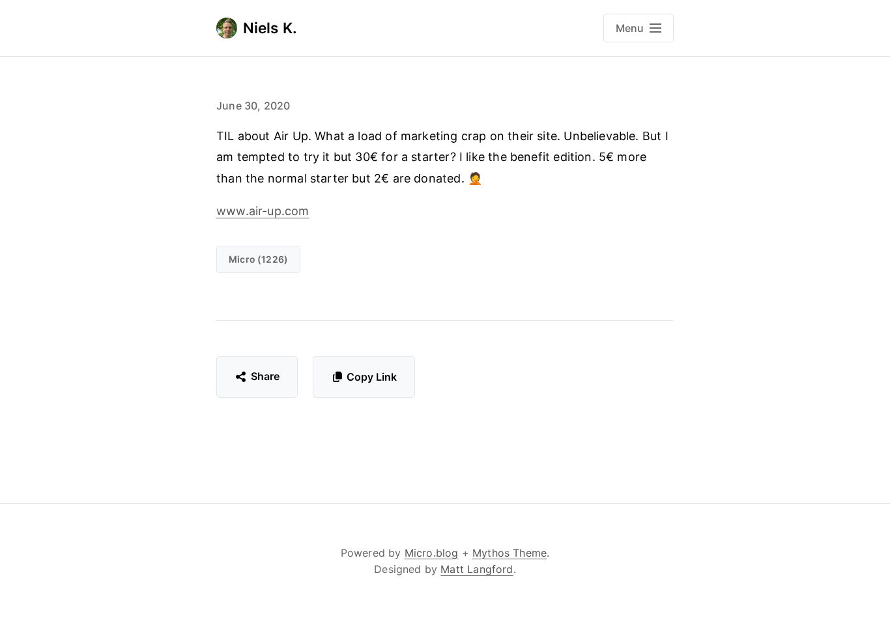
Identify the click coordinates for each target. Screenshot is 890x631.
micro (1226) (258, 259)
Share (265, 376)
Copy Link (372, 376)
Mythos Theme (509, 552)
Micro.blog (432, 552)
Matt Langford (476, 569)
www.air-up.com (262, 211)
